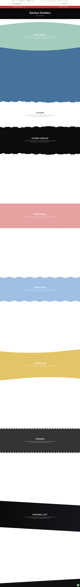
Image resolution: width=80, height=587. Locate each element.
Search (56, 4)
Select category (50, 3)
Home (37, 15)
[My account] (59, 4)
